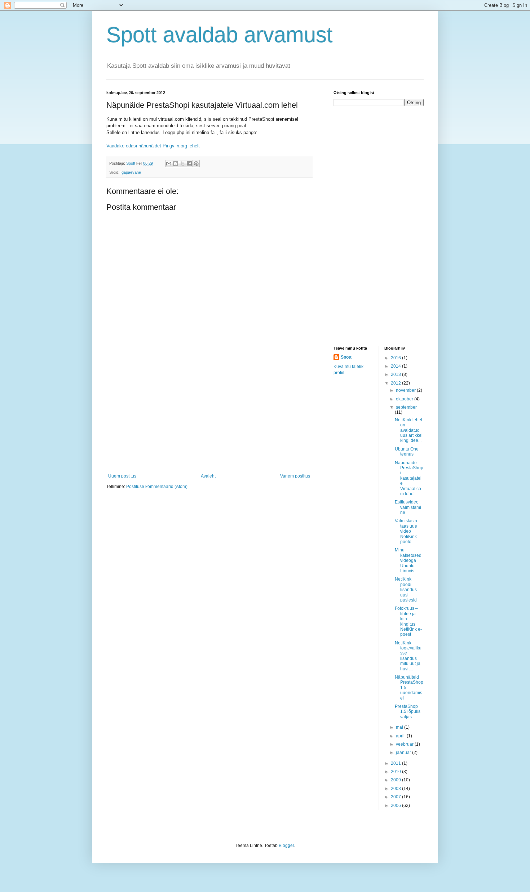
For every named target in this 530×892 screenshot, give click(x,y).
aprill (401, 735)
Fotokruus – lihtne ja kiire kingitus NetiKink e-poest (408, 621)
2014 (396, 366)
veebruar (405, 744)
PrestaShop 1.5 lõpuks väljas (407, 711)
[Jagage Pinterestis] (196, 163)
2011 (396, 763)
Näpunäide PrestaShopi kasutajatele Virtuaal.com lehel (409, 478)
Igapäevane (130, 172)
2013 (396, 374)
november (406, 390)
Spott (346, 357)
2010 (396, 771)
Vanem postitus (295, 476)
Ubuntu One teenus (407, 452)
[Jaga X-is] (182, 163)
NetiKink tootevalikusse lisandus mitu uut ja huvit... (408, 655)
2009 (396, 779)
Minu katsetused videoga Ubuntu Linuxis (408, 560)
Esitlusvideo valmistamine (408, 507)
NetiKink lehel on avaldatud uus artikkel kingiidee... (409, 430)
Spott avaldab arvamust (219, 35)
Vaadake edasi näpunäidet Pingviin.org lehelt (153, 145)
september (406, 407)
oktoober (405, 398)
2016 (396, 357)
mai (400, 727)
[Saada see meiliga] (168, 163)
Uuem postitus (122, 476)
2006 (396, 805)
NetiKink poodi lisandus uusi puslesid (406, 590)
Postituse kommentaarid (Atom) (156, 486)
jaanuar (404, 752)
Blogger (286, 845)
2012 (396, 383)
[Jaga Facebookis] (189, 163)
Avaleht (208, 476)
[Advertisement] (209, 419)
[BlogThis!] (175, 163)
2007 (396, 796)
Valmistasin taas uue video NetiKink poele (406, 531)
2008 (396, 788)
